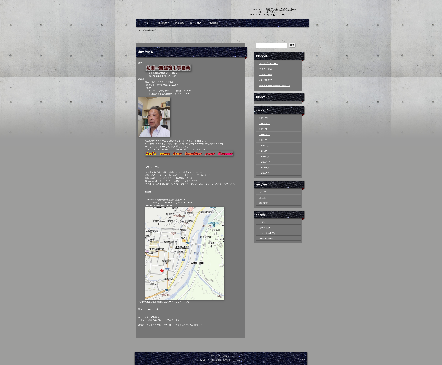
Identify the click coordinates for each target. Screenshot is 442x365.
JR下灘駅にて (265, 80)
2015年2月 (264, 156)
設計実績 (179, 23)
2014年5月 (264, 173)
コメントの (267, 233)
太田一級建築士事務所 (176, 12)
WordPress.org (266, 238)
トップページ (145, 23)
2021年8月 (264, 134)
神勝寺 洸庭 (266, 69)
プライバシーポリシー (221, 356)
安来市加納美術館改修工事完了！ (274, 85)
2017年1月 (264, 145)
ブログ (262, 192)
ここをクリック (182, 301)
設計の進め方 (197, 23)
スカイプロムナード (268, 63)
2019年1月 (264, 140)
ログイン (263, 222)
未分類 (262, 198)
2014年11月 (265, 162)
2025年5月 (264, 123)
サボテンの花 (265, 74)
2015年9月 (264, 151)
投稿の (264, 228)
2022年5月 (264, 129)
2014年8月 (264, 168)
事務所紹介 (164, 23)
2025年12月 (265, 118)
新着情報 (214, 23)
